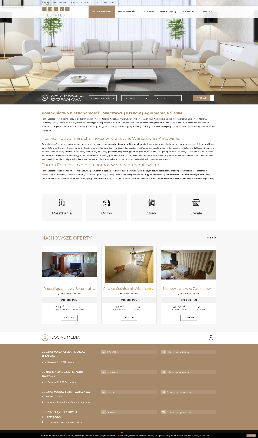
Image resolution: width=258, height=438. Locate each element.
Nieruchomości (127, 12)
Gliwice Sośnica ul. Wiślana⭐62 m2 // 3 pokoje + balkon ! (150, 289)
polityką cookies (201, 435)
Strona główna (102, 12)
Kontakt (208, 12)
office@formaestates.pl (178, 352)
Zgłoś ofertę (168, 12)
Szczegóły (69, 317)
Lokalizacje (189, 12)
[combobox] (168, 98)
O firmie (149, 12)
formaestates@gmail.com (179, 392)
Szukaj (201, 98)
